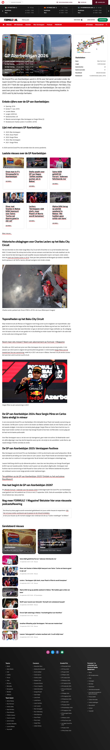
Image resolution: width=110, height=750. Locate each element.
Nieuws (9, 24)
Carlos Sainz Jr (37, 675)
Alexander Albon (38, 666)
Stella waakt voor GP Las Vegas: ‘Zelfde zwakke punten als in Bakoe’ (37, 176)
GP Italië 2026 (64, 702)
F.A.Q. (90, 678)
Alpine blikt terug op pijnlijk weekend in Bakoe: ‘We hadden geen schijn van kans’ (60, 212)
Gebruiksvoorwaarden (94, 689)
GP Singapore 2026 (66, 710)
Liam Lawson (37, 706)
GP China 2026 (65, 669)
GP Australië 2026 (66, 666)
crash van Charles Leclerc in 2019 (18, 257)
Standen (28, 24)
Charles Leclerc (38, 677)
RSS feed (91, 684)
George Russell (38, 692)
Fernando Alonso (38, 683)
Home (90, 672)
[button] (100, 2)
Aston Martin (10, 669)
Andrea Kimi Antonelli (39, 669)
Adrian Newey (10, 701)
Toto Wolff (9, 729)
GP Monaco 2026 (65, 680)
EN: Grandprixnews (93, 675)
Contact (90, 708)
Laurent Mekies (11, 726)
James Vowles (10, 721)
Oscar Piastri (37, 717)
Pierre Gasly (37, 720)
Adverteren (91, 686)
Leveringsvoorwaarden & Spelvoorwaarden (95, 693)
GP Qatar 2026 (65, 728)
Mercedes (9, 686)
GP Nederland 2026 (66, 699)
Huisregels (91, 681)
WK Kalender (18, 24)
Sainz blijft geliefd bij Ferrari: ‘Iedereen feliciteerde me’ (60, 175)
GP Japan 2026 (65, 672)
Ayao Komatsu (10, 709)
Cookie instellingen (93, 702)
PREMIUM (58, 24)
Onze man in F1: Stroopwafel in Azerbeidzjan (13, 174)
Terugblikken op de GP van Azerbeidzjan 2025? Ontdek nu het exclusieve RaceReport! (33, 478)
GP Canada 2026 (65, 677)
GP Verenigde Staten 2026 (66, 714)
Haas (8, 680)
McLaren (9, 683)
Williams (9, 694)
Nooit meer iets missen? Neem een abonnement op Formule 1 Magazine (33, 341)
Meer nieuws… (7, 233)
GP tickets (89, 24)
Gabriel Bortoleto (38, 689)
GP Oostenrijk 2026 (66, 686)
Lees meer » (9, 181)
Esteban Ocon (37, 680)
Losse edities (91, 20)
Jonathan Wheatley (11, 724)
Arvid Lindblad (37, 672)
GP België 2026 (65, 693)
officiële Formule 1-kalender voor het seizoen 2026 (20, 490)
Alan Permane (10, 704)
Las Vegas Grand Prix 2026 (66, 724)
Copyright (91, 711)
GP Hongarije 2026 (66, 696)
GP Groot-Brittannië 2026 (66, 689)
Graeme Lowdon (11, 718)
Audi (8, 672)
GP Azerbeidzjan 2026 (67, 707)
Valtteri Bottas (37, 726)
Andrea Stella (10, 706)
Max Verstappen (39, 24)
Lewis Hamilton (38, 703)
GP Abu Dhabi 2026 (66, 730)
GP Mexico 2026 (65, 717)
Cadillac (9, 675)
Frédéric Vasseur (11, 715)
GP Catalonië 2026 (66, 683)
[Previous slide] (2, 11)
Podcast (49, 24)
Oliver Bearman (38, 714)
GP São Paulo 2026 (66, 720)
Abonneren (102, 20)
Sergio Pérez (37, 723)
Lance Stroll (37, 697)
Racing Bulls (10, 689)
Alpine (8, 666)
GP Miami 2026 (65, 675)
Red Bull (9, 692)
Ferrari (8, 677)
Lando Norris (37, 700)
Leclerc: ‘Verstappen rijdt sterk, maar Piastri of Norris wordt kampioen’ (36, 211)
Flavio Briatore (10, 712)
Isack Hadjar (37, 694)
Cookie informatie (93, 699)
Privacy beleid (92, 697)
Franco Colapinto (38, 686)
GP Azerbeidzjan (38, 595)
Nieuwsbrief (99, 24)
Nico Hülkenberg (38, 712)
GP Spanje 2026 (65, 705)
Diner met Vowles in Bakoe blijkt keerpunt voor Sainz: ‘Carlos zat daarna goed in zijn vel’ (13, 213)
